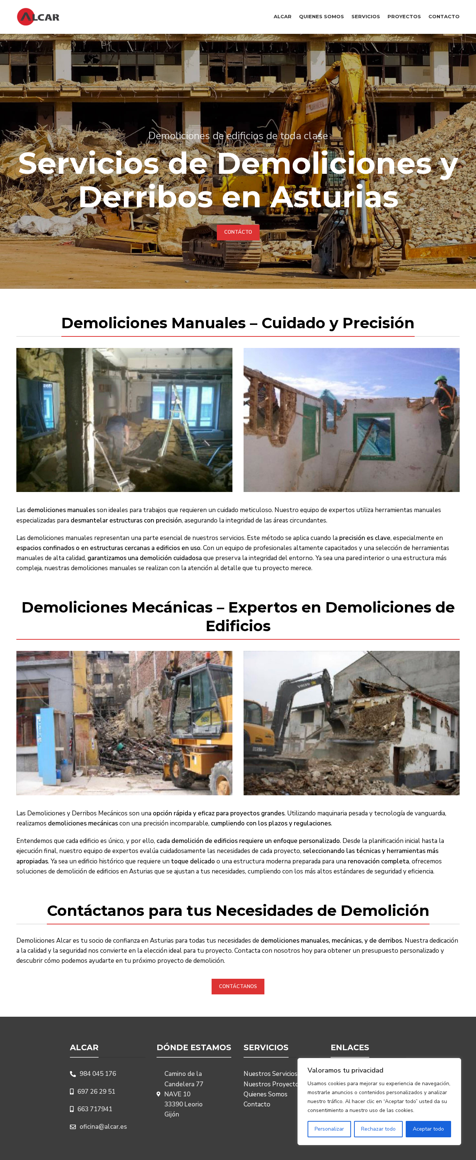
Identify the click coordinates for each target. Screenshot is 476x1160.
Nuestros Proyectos (273, 1084)
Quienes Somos (265, 1094)
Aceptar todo (428, 1128)
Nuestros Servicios (271, 1074)
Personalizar (329, 1128)
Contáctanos (238, 986)
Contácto (238, 232)
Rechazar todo (378, 1128)
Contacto (257, 1104)
